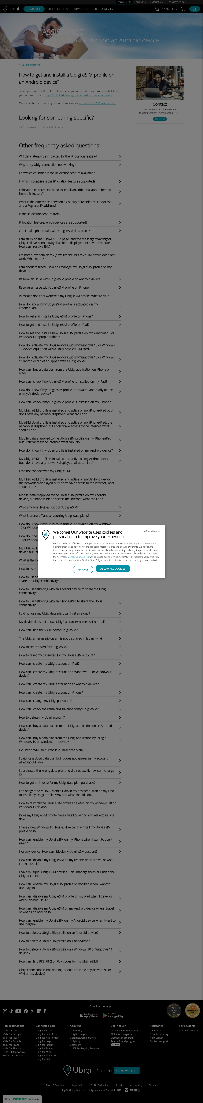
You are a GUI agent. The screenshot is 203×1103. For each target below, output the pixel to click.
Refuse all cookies (152, 531)
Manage (83, 569)
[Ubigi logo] (45, 534)
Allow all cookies (112, 568)
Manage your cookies (78, 556)
